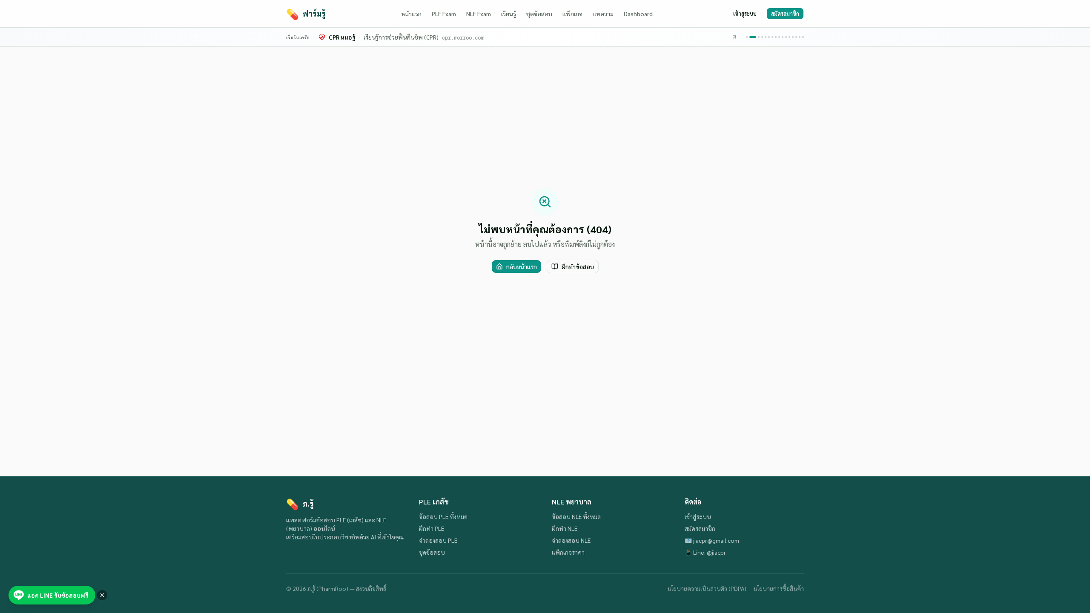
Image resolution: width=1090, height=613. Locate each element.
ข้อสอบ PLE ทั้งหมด (443, 516)
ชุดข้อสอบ (539, 13)
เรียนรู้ (508, 13)
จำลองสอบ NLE (571, 540)
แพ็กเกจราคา (568, 552)
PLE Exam (444, 13)
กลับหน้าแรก (521, 266)
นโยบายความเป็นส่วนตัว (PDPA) (706, 588)
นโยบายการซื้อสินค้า (778, 588)
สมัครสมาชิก (785, 13)
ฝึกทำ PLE (431, 528)
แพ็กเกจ (572, 13)
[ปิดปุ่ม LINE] (102, 595)
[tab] (747, 37)
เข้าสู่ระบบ (745, 13)
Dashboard (638, 13)
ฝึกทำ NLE (564, 528)
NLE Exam (478, 13)
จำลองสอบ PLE (438, 540)
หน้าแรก (412, 13)
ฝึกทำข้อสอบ (578, 266)
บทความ (603, 13)
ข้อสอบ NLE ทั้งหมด (576, 516)
